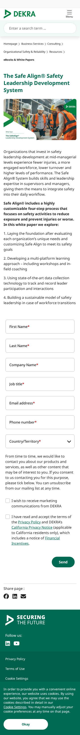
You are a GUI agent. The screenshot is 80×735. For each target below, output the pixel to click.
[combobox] (40, 441)
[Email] (23, 596)
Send (63, 562)
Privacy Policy (29, 522)
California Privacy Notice (32, 527)
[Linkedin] (14, 596)
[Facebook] (6, 596)
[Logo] (21, 14)
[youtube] (17, 643)
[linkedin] (7, 643)
